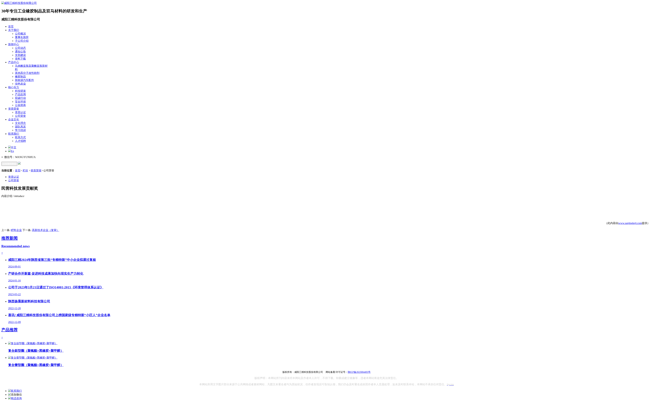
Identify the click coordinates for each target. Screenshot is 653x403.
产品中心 (13, 62)
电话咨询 (16, 398)
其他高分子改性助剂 (27, 73)
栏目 (25, 170)
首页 (11, 26)
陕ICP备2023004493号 (359, 372)
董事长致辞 (22, 37)
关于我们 (13, 30)
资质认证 (20, 112)
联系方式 (20, 137)
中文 (13, 147)
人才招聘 (20, 140)
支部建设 (20, 55)
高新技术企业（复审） (45, 230)
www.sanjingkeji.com (630, 223)
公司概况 (20, 33)
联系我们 (13, 133)
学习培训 (20, 130)
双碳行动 (20, 98)
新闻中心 (13, 44)
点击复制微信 (9, 163)
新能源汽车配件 (24, 80)
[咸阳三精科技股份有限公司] (19, 3)
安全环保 (20, 101)
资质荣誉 (13, 108)
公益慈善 (20, 105)
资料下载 (20, 58)
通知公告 (20, 51)
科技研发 (20, 90)
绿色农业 (20, 83)
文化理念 (20, 123)
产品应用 (20, 94)
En (12, 151)
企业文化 (13, 119)
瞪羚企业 (16, 230)
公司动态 (20, 47)
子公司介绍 (22, 40)
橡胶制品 (20, 76)
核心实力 (13, 87)
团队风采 (20, 126)
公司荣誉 (20, 115)
